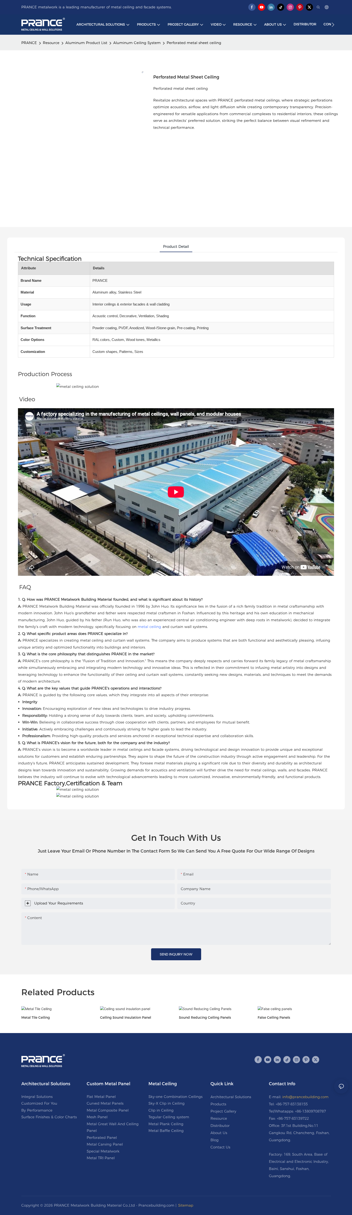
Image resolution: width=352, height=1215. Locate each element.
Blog (214, 1140)
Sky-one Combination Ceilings (175, 1096)
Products (218, 1104)
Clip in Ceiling (161, 1110)
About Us (218, 1132)
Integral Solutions (37, 1096)
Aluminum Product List (86, 42)
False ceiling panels (274, 1017)
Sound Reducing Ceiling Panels (205, 1017)
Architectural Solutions (230, 1097)
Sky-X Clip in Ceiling (166, 1103)
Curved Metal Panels (105, 1103)
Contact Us (220, 1147)
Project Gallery (223, 1111)
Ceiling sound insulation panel (125, 1017)
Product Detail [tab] (176, 246)
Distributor (220, 1125)
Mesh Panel (97, 1117)
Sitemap (185, 1205)
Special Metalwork (103, 1151)
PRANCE (29, 42)
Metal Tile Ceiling (35, 1017)
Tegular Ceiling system (168, 1117)
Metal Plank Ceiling (165, 1124)
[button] (333, 25)
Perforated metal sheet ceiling (194, 42)
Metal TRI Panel (101, 1158)
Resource (51, 42)
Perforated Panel (102, 1137)
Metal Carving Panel (105, 1144)
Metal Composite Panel (108, 1110)
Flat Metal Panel (101, 1096)
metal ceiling (149, 626)
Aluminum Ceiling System (137, 42)
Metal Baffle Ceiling (166, 1130)
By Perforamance (36, 1110)
